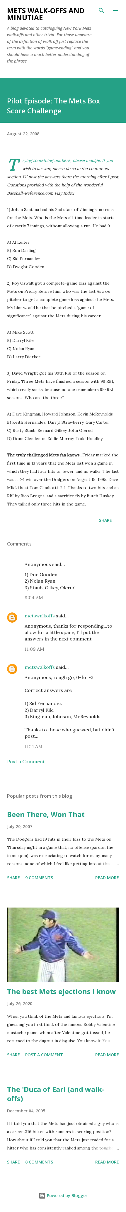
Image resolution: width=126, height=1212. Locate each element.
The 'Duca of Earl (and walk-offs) (55, 1093)
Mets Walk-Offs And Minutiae (45, 14)
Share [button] (105, 520)
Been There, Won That (46, 814)
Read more (107, 877)
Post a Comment (26, 761)
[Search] (101, 10)
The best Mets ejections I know (61, 991)
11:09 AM (34, 649)
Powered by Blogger (66, 1195)
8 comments (39, 1162)
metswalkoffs (40, 616)
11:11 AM (33, 746)
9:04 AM (34, 597)
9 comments (39, 877)
